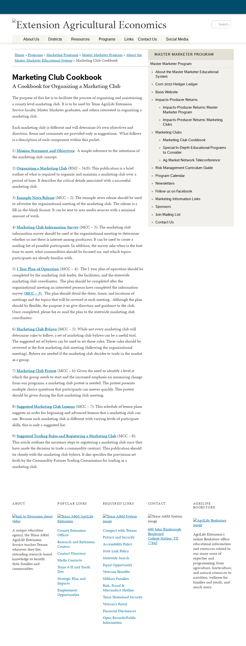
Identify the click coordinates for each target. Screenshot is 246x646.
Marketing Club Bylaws (37, 329)
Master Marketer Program (102, 55)
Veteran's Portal (115, 604)
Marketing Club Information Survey (48, 227)
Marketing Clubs (168, 132)
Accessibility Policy (117, 544)
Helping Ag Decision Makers (16, 39)
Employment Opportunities (68, 592)
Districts (54, 39)
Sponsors (163, 207)
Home (19, 55)
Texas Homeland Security (122, 597)
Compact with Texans (120, 530)
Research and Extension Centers (76, 544)
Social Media (177, 39)
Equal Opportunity (117, 565)
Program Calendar (170, 176)
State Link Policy (116, 551)
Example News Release (36, 197)
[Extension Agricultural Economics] (89, 24)
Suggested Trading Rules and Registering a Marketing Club (66, 436)
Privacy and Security (119, 537)
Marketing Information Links (177, 199)
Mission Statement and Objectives (45, 150)
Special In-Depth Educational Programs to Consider (194, 150)
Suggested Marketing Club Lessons (46, 406)
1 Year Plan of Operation (38, 269)
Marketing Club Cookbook (184, 140)
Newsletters (164, 183)
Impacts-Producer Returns (176, 100)
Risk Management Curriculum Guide (184, 168)
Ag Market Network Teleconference (191, 160)
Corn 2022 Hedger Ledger (176, 84)
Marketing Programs (62, 55)
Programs (106, 39)
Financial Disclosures (119, 611)
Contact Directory (71, 553)
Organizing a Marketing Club (42, 168)
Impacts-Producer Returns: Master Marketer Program (190, 109)
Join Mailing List (167, 214)
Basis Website (166, 92)
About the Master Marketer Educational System (186, 74)
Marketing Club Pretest (36, 370)
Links (129, 39)
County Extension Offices (71, 533)
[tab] (191, 54)
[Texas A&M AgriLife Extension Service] (39, 7)
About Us (30, 39)
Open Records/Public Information (119, 620)
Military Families (116, 578)
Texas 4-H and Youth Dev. (73, 569)
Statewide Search (116, 558)
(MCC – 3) (33, 293)
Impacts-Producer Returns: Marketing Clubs (193, 122)
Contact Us (146, 39)
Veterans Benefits (116, 571)
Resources (79, 39)
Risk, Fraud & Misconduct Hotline (118, 588)
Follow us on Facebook (173, 191)
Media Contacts (69, 560)
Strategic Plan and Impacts (71, 581)
